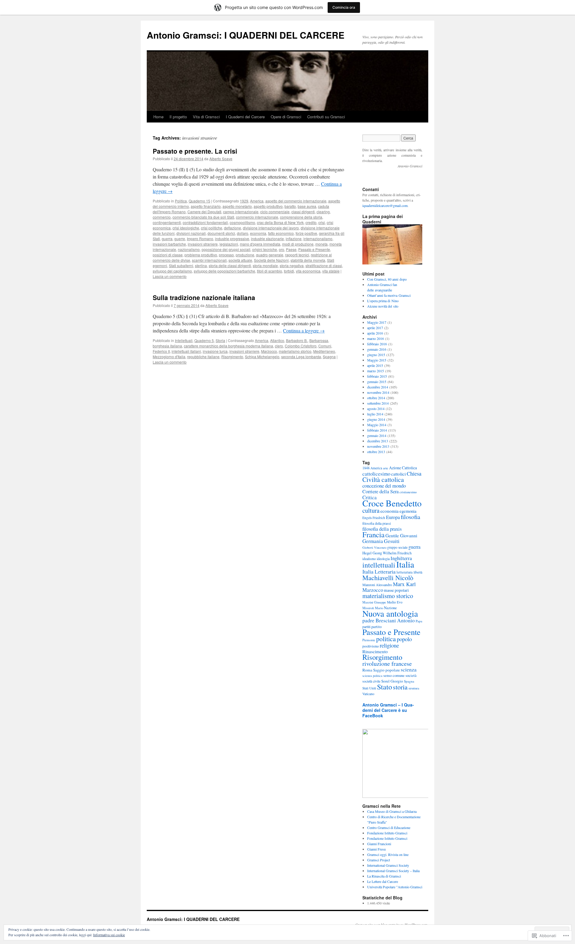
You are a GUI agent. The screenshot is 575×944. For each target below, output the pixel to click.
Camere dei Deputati (204, 211)
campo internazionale (240, 211)
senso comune (394, 675)
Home (158, 116)
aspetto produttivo (268, 206)
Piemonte (368, 640)
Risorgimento (232, 356)
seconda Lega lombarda (301, 356)
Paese (291, 249)
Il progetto (178, 116)
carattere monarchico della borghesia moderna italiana (228, 345)
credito (311, 222)
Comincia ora (343, 7)
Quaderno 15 (199, 200)
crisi (321, 222)
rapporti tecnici (297, 254)
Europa (393, 517)
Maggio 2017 (376, 322)
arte (385, 468)
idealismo (369, 558)
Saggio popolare (386, 670)
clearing (323, 211)
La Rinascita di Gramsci (384, 876)
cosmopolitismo (242, 222)
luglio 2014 (375, 414)
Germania (372, 541)
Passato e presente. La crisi (195, 150)
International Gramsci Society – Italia (393, 870)
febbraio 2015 (377, 376)
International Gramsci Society (388, 865)
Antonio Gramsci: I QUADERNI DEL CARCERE (245, 34)
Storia (220, 340)
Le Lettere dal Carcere (382, 881)
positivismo (370, 646)
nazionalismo (189, 249)
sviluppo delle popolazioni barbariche (224, 270)
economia (258, 233)
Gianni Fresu (376, 849)
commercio (162, 217)
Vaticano (368, 694)
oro (281, 249)
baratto (290, 206)
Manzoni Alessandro (377, 584)
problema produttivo (200, 254)
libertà (418, 572)
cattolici (398, 474)
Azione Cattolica (403, 468)
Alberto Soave (220, 158)
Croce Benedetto (392, 503)
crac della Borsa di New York (280, 222)
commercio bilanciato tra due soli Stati (203, 217)
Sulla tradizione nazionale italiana (204, 297)
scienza (409, 669)
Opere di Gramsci (286, 116)
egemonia (408, 511)
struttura (413, 688)
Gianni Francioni (379, 843)
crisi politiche (211, 227)
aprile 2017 (375, 327)
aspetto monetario (237, 206)
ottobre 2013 (376, 451)
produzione (245, 254)
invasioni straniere (203, 243)
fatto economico (281, 233)
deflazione (232, 227)
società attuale (240, 260)
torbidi (289, 270)
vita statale (331, 270)
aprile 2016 (375, 333)
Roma (367, 670)
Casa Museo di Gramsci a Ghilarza (392, 811)
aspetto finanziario (206, 206)
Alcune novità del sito (382, 306)
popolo (404, 639)
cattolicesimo (376, 473)
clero (279, 345)
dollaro (242, 233)
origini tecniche (264, 249)
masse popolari (396, 590)
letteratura (405, 572)
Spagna (329, 356)
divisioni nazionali (191, 233)
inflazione (294, 238)
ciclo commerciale (275, 211)
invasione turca (215, 351)
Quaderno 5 (204, 340)
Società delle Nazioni (271, 260)
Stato (384, 687)
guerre (179, 238)
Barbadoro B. (297, 340)
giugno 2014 (376, 419)
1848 (366, 467)
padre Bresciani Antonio (388, 620)
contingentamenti (167, 222)
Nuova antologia (390, 613)
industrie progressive (232, 238)
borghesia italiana (167, 345)
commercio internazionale (257, 217)
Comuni (324, 345)
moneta (321, 243)
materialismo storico (295, 351)
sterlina (201, 265)
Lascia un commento (170, 276)
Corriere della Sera (380, 491)
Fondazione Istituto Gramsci (387, 832)
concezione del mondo (384, 485)
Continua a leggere (304, 330)
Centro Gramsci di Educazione (388, 827)
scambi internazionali (209, 260)
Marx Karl (404, 584)
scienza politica (372, 676)
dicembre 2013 (377, 440)
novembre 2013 (378, 446)
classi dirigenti (303, 211)
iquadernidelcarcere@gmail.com (385, 205)
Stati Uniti (369, 688)
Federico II (161, 351)
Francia (373, 534)
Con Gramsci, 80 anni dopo (387, 279)
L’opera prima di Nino (383, 300)
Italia (405, 564)
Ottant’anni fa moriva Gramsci (389, 295)
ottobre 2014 (376, 397)
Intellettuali (184, 340)
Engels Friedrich (373, 517)
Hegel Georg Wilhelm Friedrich (386, 553)
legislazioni (229, 243)
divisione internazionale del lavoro (271, 227)
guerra (167, 238)
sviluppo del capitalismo (172, 270)
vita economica (308, 270)
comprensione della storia (301, 217)
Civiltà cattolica (383, 479)
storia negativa (292, 265)
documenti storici (221, 233)
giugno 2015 (376, 354)
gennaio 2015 (376, 381)
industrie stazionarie (267, 238)
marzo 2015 (375, 370)
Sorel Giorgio (392, 681)
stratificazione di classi (323, 265)
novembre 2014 (378, 392)
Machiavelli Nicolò (387, 577)
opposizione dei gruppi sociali (226, 249)
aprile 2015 (375, 365)
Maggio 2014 (376, 424)
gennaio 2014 (376, 435)
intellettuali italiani (186, 351)
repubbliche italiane (203, 356)
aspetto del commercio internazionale (295, 200)
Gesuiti (392, 541)
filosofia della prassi (376, 523)
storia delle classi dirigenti (230, 265)
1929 (244, 200)
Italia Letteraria (379, 571)
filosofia (410, 516)
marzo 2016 (375, 338)
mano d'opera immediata (260, 243)
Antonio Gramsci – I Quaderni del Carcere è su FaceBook (388, 710)
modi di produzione (298, 243)
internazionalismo (317, 238)
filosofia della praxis (382, 529)
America (257, 200)
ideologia (383, 558)
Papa (419, 621)
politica (386, 638)
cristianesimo (408, 492)
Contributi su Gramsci (326, 116)
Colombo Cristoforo (301, 345)
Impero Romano (200, 238)
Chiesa (414, 473)
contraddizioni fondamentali (205, 222)
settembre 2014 (378, 403)
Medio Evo (394, 602)
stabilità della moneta (307, 260)
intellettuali (378, 565)
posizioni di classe (168, 254)
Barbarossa (318, 340)
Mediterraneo (324, 351)
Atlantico (277, 340)
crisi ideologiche (185, 227)
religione (389, 645)
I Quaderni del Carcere (245, 116)
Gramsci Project (378, 859)
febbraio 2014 (377, 430)
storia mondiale (265, 265)
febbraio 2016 (377, 343)
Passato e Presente (314, 249)
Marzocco (269, 351)
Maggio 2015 (376, 360)
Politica (181, 200)
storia (400, 687)
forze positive (306, 233)
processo (226, 254)
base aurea (307, 206)
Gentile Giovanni (401, 535)
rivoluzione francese (387, 663)
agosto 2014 (376, 408)
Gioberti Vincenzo (374, 547)
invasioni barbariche (169, 243)
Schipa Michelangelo (262, 356)
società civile (371, 681)
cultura (370, 510)
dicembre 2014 (377, 387)
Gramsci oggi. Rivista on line (387, 854)
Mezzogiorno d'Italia (169, 356)
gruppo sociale (397, 547)
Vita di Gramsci (206, 116)
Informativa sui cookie (109, 934)
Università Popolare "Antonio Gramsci (394, 886)
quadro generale (269, 254)
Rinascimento (375, 651)
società (411, 675)
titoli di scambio (269, 270)
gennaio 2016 (376, 349)
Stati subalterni (181, 265)
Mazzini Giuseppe (374, 602)
